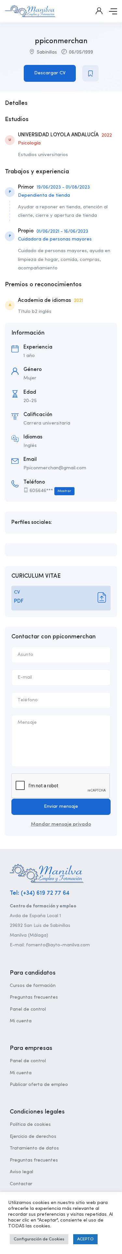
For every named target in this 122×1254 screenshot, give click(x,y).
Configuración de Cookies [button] (39, 1239)
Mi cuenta (21, 1021)
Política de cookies (30, 1124)
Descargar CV (49, 73)
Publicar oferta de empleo (39, 1084)
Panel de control (28, 1009)
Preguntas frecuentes (34, 997)
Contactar (21, 1184)
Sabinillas (47, 52)
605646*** (50, 490)
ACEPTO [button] (85, 1239)
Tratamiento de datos (34, 1148)
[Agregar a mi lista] (90, 73)
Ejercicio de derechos (33, 1136)
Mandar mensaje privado (61, 824)
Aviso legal (21, 1172)
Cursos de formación (33, 985)
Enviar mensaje (61, 806)
